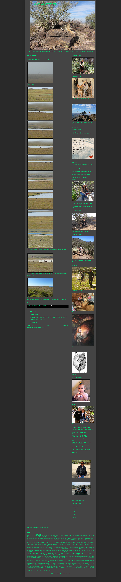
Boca (62, 538)
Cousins (72, 542)
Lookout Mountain (34, 554)
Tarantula (71, 566)
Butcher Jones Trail (66, 539)
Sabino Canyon (55, 563)
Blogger (68, 573)
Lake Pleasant (76, 553)
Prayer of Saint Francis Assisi (76, 561)
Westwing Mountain (40, 569)
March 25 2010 (56, 554)
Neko (75, 559)
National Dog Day (66, 559)
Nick (33, 560)
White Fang (59, 569)
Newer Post (30, 325)
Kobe (62, 553)
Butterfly (72, 539)
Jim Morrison (52, 551)
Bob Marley (58, 538)
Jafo (84, 550)
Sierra (61, 564)
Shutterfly (74, 517)
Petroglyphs (67, 560)
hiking (83, 549)
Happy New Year (47, 549)
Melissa (35, 556)
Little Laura (87, 553)
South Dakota (91, 564)
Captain (34, 541)
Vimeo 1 (73, 509)
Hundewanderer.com (44, 4)
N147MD (29, 559)
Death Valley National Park (37, 544)
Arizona (55, 537)
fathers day (44, 546)
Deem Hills (50, 544)
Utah (77, 567)
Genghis (75, 546)
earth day (72, 544)
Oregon (54, 560)
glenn (92, 546)
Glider (28, 547)
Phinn (72, 560)
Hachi (92, 547)
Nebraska (72, 559)
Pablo (60, 560)
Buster (59, 539)
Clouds (47, 542)
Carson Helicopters (40, 541)
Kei (52, 553)
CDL (78, 541)
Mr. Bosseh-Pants (49, 557)
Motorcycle (36, 557)
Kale (34, 553)
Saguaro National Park (77, 563)
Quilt (86, 561)
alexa (38, 536)
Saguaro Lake (64, 563)
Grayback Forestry (69, 547)
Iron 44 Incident (72, 550)
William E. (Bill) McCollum (84, 569)
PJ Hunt (49, 562)
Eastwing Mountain (82, 544)
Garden (65, 546)
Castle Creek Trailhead (53, 541)
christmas (38, 542)
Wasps (33, 569)
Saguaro (60, 563)
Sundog (42, 566)
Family (40, 546)
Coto (61, 542)
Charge (89, 541)
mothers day (30, 557)
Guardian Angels (77, 547)
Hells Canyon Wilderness (74, 548)
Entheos (29, 546)
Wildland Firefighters (75, 569)
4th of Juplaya (44, 535)
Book (65, 538)
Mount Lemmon (42, 557)
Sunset (59, 566)
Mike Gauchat (55, 556)
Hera (80, 549)
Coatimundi (51, 542)
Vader (79, 567)
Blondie (47, 538)
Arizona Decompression (62, 536)
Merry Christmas (47, 556)
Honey (89, 548)
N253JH (36, 559)
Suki (39, 566)
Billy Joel (92, 536)
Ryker (51, 563)
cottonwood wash (66, 542)
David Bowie (83, 542)
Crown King (76, 542)
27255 (38, 535)
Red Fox (38, 563)
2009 (28, 535)
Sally (84, 563)
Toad (42, 567)
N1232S (92, 557)
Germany (79, 546)
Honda (87, 548)
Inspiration (65, 550)
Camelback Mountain (84, 539)
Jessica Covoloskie (41, 551)
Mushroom (61, 557)
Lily (84, 553)
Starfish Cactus (35, 566)
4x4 (48, 535)
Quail (84, 562)
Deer (54, 544)
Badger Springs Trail (73, 536)
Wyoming (92, 569)
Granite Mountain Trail (60, 547)
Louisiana (41, 554)
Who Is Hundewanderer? (78, 500)
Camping (31, 541)
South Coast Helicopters (82, 564)
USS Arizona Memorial (71, 567)
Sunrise (46, 566)
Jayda (34, 551)
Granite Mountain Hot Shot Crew (48, 547)
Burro (56, 539)
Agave (78, 535)
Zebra (50, 570)
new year (87, 559)
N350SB (47, 559)
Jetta (48, 551)
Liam (82, 553)
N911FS (58, 559)
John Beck (62, 551)
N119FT (89, 557)
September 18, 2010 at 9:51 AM (37, 319)
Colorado (56, 542)
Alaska (32, 307)
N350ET (43, 559)
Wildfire (68, 569)
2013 (32, 535)
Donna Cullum (62, 544)
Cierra (42, 542)
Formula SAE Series (56, 546)
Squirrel (29, 566)
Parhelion (63, 560)
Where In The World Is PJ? (51, 569)
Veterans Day (91, 567)
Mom (75, 556)
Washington (29, 569)
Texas (87, 566)
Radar (92, 561)
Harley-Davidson (55, 549)
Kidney (59, 553)
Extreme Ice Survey (35, 546)
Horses (37, 550)
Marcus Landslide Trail (65, 554)
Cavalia (59, 541)
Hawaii (61, 548)
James (29, 552)
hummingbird (49, 550)
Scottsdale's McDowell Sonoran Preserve (38, 564)
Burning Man (52, 539)
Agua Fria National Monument (86, 535)
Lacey (68, 553)
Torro (45, 567)
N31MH (40, 559)
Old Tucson (50, 560)
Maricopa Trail (73, 554)
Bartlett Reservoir (85, 536)
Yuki (44, 570)
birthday (32, 538)
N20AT (33, 559)
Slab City (71, 564)
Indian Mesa (54, 550)
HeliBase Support (76, 506)
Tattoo (74, 566)
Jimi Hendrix (57, 551)
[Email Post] (51, 305)
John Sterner (67, 551)
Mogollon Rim (71, 556)
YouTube (74, 514)
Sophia (74, 564)
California (77, 539)
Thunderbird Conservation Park (34, 567)
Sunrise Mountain (53, 566)
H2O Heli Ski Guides (86, 547)
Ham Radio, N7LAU (76, 503)
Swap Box (66, 566)
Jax (32, 551)
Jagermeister (90, 550)
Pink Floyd (34, 562)
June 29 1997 (30, 553)
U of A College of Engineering (59, 567)
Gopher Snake (39, 547)
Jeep (36, 551)
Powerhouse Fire (66, 562)
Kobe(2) (65, 553)
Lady (71, 553)
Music (65, 557)
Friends (62, 546)
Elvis (88, 544)
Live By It (92, 553)
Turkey (51, 567)
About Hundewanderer (65, 535)
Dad (80, 542)
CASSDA (46, 541)
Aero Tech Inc (73, 535)
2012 (30, 535)
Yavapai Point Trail (36, 570)
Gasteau (69, 546)
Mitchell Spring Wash (63, 556)
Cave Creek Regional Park (72, 541)
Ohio (47, 560)
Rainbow (29, 563)
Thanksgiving (91, 566)
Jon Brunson (72, 551)
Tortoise (48, 567)
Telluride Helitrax (80, 566)
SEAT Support (51, 564)
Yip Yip (41, 570)
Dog (56, 544)
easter (75, 544)
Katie (40, 553)
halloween (29, 549)
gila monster (84, 546)
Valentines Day (84, 567)
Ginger (89, 546)
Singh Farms (66, 564)
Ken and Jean (55, 553)
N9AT (61, 559)
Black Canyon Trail (41, 538)
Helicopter (65, 549)
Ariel (51, 536)
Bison (36, 538)
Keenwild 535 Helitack (46, 553)
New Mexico (82, 559)
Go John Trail (33, 547)
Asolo (68, 536)
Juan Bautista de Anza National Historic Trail (84, 551)
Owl (57, 560)
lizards (29, 554)
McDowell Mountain (81, 554)
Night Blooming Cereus (39, 560)
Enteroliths (91, 544)
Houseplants (42, 550)
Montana (79, 556)
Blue (50, 538)
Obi (45, 560)
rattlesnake (33, 563)
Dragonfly (67, 544)
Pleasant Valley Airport (57, 561)
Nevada (78, 559)
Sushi (62, 566)
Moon (82, 556)
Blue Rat (53, 538)
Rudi (48, 563)
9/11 (60, 535)
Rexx (41, 563)
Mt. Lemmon (56, 557)
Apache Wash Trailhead (44, 536)
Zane (47, 570)
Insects (59, 550)
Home (48, 325)
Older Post (65, 325)
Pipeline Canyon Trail (42, 562)
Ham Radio (34, 548)
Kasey (37, 553)
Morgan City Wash (89, 556)
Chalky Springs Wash (83, 541)
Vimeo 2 (74, 511)
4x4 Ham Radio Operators (54, 535)
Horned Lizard (32, 550)
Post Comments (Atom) (39, 327)
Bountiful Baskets (71, 538)
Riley (43, 563)
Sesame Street (57, 564)
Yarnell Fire (29, 570)
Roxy (46, 563)
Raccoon (89, 561)
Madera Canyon (47, 554)
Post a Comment (33, 322)
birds (28, 538)
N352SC (51, 559)
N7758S (54, 559)
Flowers (49, 546)
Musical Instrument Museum (72, 557)
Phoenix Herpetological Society (80, 560)
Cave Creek (64, 541)
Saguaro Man (70, 563)
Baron (79, 536)
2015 (35, 535)
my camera (42, 298)
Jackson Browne (80, 550)
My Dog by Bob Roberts (83, 557)
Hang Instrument (40, 548)
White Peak (64, 569)
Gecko (72, 546)
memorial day (40, 556)
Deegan (45, 544)
